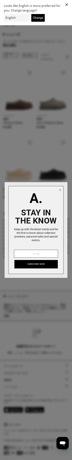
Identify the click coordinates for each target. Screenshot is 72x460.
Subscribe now (36, 264)
